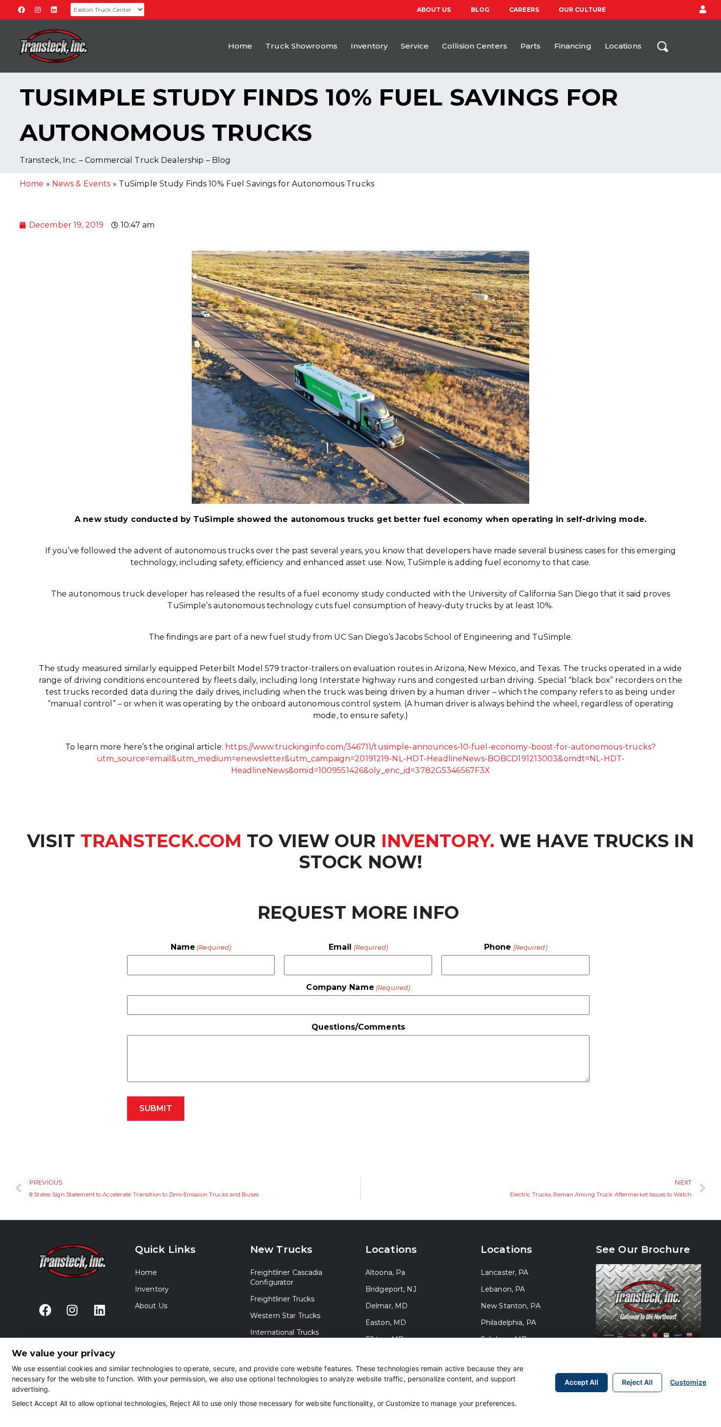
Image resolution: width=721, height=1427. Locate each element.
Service (415, 46)
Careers (524, 9)
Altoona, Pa (385, 1272)
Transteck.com (161, 841)
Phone (515, 947)
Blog (480, 9)
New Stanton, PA (511, 1305)
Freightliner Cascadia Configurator (286, 1277)
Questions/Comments (358, 1027)
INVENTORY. (435, 841)
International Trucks (284, 1332)
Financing (573, 46)
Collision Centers (474, 46)
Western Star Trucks (285, 1315)
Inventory (369, 46)
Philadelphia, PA (508, 1322)
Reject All (637, 1382)
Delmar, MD (386, 1305)
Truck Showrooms (301, 46)
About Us (434, 9)
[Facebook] (21, 10)
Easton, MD (385, 1322)
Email (358, 947)
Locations (623, 46)
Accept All (581, 1382)
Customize (688, 1382)
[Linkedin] (54, 10)
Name (201, 947)
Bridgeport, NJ (390, 1289)
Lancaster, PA (505, 1272)
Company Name (358, 987)
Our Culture (582, 9)
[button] (702, 10)
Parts (530, 46)
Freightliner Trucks (282, 1299)
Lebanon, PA (503, 1289)
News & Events (81, 183)
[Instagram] (38, 10)
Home (240, 46)
